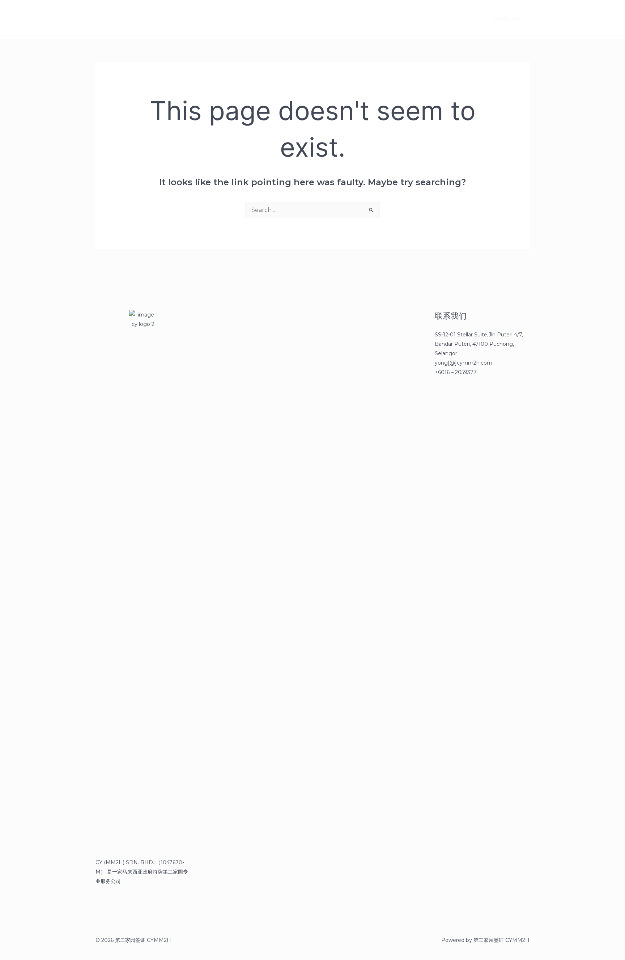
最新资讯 (173, 19)
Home (140, 19)
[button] (503, 19)
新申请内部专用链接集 (225, 19)
